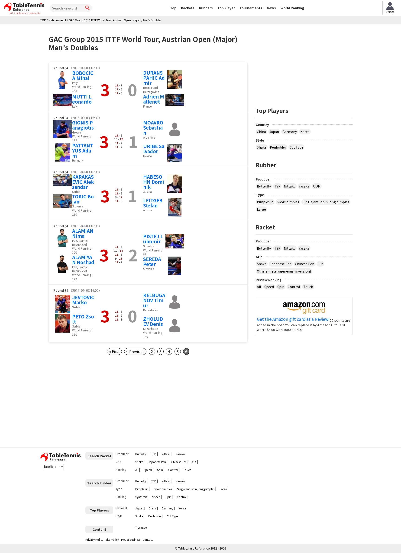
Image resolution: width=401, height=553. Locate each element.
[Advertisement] (87, 401)
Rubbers (206, 8)
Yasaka (304, 186)
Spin (280, 286)
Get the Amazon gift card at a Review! (293, 319)
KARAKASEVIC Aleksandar (83, 181)
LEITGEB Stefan (152, 203)
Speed (269, 286)
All (259, 286)
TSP (277, 186)
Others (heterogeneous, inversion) (284, 271)
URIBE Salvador (153, 149)
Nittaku (289, 186)
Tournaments (250, 8)
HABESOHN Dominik (153, 181)
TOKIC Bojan (83, 199)
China (261, 131)
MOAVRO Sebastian (153, 127)
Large (261, 209)
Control (294, 286)
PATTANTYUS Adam (82, 150)
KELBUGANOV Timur (154, 300)
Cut (320, 263)
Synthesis (141, 497)
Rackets (187, 8)
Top (173, 8)
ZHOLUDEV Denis (153, 321)
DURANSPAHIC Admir (154, 77)
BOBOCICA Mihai (82, 75)
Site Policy (112, 539)
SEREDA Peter (152, 261)
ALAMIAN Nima (82, 233)
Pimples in (265, 202)
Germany (289, 131)
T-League (141, 527)
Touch (308, 286)
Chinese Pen (304, 263)
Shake (261, 147)
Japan (274, 131)
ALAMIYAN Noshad (83, 260)
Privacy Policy (94, 539)
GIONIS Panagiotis (83, 125)
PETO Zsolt (83, 319)
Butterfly (264, 186)
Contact (147, 539)
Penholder (278, 147)
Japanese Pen (280, 263)
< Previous (135, 351)
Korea (305, 131)
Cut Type (296, 147)
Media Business (130, 539)
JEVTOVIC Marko (83, 300)
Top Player (226, 8)
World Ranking (292, 8)
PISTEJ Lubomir (153, 239)
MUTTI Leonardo (82, 99)
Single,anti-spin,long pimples (326, 202)
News (271, 8)
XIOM (316, 186)
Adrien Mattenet (153, 99)
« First (114, 351)
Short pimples (288, 202)
